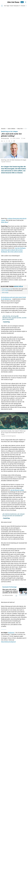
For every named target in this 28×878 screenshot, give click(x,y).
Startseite (3, 128)
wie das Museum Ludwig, (17, 490)
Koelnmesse (11, 632)
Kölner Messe (4, 222)
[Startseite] (13, 2)
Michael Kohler (6, 138)
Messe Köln (20, 128)
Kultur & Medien (11, 128)
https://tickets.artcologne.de (8, 642)
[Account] (25, 2)
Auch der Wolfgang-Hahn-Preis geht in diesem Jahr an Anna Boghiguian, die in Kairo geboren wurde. (13, 249)
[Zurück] (2, 6)
